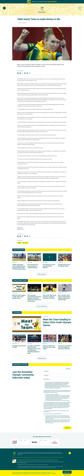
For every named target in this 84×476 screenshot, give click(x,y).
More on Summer (42, 274)
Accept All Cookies (67, 472)
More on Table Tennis (42, 306)
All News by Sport (42, 358)
